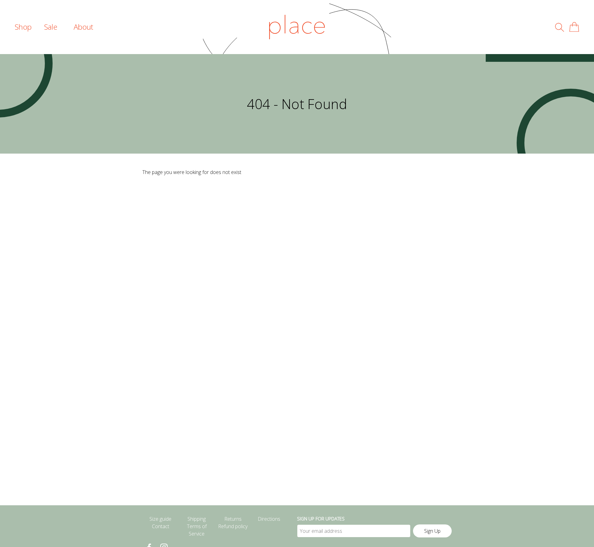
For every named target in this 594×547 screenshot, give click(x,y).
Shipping (196, 518)
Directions (269, 518)
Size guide (160, 518)
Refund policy (233, 526)
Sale (50, 27)
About (83, 27)
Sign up (432, 531)
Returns (233, 518)
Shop (23, 27)
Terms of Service (197, 530)
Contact (160, 526)
